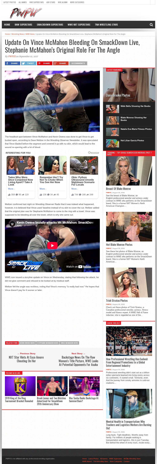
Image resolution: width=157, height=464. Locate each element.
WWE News (30, 34)
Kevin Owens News (27, 343)
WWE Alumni (62, 2)
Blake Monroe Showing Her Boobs (134, 118)
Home (7, 24)
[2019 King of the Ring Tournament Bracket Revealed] (20, 395)
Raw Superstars (23, 24)
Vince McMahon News (69, 343)
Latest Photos (9, 2)
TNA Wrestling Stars (106, 24)
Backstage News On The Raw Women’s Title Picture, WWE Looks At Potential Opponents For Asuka (78, 360)
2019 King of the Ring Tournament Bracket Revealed (19, 399)
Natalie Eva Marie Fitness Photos (136, 129)
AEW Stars (50, 2)
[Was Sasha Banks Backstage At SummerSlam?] (84, 395)
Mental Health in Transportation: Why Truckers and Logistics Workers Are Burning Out (128, 425)
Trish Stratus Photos (117, 300)
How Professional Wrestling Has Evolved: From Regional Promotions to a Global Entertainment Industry (127, 362)
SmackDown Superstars (50, 24)
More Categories (77, 2)
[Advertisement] (52, 315)
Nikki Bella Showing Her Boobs (135, 106)
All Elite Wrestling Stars (132, 459)
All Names (23, 2)
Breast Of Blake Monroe (118, 188)
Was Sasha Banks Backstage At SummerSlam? (83, 399)
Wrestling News (17, 34)
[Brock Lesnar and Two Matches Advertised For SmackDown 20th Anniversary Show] (52, 395)
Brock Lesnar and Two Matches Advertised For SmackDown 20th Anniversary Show (51, 401)
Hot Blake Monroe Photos (119, 244)
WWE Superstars (36, 2)
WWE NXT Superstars (79, 24)
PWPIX (11, 56)
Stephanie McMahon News (47, 343)
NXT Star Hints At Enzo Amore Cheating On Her (26, 359)
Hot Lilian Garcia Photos (132, 140)
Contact (127, 461)
